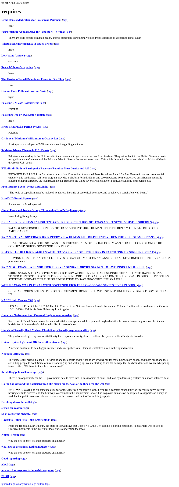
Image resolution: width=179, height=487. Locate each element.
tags (65, 19)
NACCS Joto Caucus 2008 (17, 300)
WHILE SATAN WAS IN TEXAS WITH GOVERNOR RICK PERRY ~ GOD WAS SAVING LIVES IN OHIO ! (69, 285)
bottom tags (43, 483)
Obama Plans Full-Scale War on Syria (23, 91)
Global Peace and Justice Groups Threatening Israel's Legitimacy (40, 210)
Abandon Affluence (12, 353)
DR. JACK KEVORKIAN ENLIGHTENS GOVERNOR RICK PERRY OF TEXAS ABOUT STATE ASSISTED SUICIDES (76, 222)
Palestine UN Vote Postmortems (20, 102)
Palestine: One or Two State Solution (23, 114)
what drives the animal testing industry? (25, 446)
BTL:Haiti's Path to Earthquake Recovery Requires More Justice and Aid (45, 168)
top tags (31, 483)
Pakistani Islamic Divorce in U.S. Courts (25, 150)
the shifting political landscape (19, 372)
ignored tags (8, 483)
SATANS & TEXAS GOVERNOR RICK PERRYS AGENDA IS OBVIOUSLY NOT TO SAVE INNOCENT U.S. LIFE (73, 267)
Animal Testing (10, 434)
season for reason (11, 407)
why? (4, 464)
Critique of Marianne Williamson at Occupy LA (29, 138)
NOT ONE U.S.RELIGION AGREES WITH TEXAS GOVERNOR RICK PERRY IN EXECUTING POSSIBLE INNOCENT (77, 252)
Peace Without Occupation (17, 67)
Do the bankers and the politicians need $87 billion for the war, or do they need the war (52, 383)
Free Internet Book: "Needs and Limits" (25, 186)
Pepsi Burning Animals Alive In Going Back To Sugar (33, 31)
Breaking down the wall (15, 402)
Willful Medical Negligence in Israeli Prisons (27, 43)
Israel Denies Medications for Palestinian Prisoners (31, 19)
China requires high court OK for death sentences (30, 342)
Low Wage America (13, 55)
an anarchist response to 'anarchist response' (27, 470)
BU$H (5, 476)
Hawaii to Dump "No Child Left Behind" (26, 419)
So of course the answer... (16, 413)
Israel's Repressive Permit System (21, 126)
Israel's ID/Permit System (16, 198)
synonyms (21, 483)
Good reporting (10, 458)
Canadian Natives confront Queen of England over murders (36, 315)
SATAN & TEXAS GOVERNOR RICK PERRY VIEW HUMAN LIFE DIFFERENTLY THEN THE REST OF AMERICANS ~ (79, 237)
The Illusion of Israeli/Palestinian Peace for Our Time (32, 79)
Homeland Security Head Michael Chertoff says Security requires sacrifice (45, 330)
